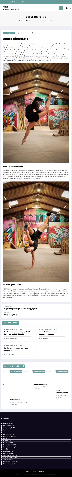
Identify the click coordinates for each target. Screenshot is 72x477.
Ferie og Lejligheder (8, 431)
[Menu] (61, 8)
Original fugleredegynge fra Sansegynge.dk (20, 309)
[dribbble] (63, 1)
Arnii (5, 6)
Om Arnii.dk (41, 466)
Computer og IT (7, 423)
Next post (7, 312)
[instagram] (66, 1)
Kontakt (34, 466)
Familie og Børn (7, 429)
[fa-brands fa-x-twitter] (61, 1)
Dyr (4, 425)
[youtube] (68, 1)
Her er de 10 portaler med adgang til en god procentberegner (48, 333)
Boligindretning (7, 420)
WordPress (34, 469)
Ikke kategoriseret (8, 33)
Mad (4, 444)
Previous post (8, 306)
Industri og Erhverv (8, 442)
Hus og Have (7, 437)
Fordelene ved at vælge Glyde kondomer (16, 349)
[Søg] (67, 8)
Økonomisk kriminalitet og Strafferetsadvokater (57, 393)
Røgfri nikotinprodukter (32, 392)
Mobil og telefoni (8, 448)
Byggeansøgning (10, 315)
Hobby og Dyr (7, 435)
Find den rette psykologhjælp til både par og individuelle (17, 333)
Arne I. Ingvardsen (24, 33)
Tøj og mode (7, 454)
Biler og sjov (6, 418)
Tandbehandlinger (10, 384)
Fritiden (5, 433)
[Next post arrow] (67, 315)
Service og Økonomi (9, 450)
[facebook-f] (59, 1)
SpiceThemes (53, 469)
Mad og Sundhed (8, 446)
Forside (27, 466)
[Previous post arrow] (67, 308)
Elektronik (6, 427)
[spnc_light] (70, 8)
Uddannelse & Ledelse (9, 456)
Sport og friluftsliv (8, 452)
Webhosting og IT (8, 459)
